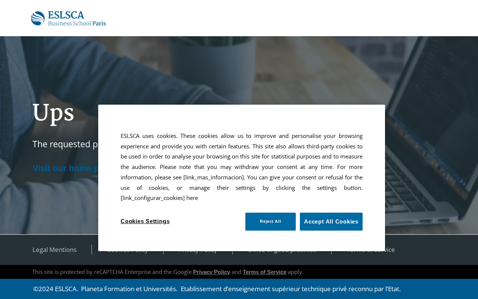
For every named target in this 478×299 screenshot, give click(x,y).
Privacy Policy (211, 272)
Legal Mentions (54, 249)
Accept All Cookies (331, 221)
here (192, 198)
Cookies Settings (145, 221)
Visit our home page (73, 168)
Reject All (270, 221)
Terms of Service (264, 272)
